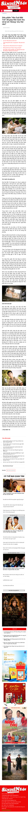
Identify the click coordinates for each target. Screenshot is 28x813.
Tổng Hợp (14, 629)
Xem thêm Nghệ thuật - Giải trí (13, 552)
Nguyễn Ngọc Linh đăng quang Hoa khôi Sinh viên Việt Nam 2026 (14, 640)
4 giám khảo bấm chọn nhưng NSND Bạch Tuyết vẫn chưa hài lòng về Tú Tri (13, 453)
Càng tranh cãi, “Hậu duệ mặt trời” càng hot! (12, 45)
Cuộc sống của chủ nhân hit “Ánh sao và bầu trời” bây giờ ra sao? (13, 459)
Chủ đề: (4, 470)
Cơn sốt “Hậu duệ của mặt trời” (10, 40)
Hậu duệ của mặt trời (11, 470)
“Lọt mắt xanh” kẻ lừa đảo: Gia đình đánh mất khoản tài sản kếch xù (12, 447)
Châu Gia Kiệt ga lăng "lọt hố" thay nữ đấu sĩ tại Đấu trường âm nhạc (13, 441)
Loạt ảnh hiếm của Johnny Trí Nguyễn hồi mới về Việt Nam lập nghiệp (13, 531)
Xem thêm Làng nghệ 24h (14, 590)
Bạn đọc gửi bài (14, 8)
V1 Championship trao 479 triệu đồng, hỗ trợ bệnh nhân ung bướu (15, 632)
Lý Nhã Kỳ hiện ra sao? (8, 580)
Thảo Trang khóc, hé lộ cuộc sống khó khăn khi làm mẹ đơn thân (13, 494)
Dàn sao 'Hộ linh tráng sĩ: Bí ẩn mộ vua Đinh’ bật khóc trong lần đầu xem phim (13, 569)
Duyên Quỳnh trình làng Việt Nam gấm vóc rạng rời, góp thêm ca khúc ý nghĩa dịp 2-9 (15, 636)
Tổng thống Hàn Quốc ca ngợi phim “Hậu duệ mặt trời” (14, 43)
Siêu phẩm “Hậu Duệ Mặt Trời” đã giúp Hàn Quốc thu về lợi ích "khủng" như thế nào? (14, 50)
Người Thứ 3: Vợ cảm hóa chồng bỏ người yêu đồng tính (13, 450)
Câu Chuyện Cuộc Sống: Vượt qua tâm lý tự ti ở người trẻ (14, 647)
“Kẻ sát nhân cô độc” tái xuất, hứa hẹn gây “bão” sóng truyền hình (13, 444)
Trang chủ (4, 13)
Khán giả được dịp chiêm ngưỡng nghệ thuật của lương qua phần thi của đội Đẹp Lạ (13, 456)
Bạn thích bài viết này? (8, 465)
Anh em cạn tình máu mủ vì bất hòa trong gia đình (14, 462)
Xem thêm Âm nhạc (13, 515)
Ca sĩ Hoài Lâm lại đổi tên (8, 585)
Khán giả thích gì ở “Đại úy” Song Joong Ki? (12, 47)
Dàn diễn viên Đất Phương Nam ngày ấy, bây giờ (13, 499)
